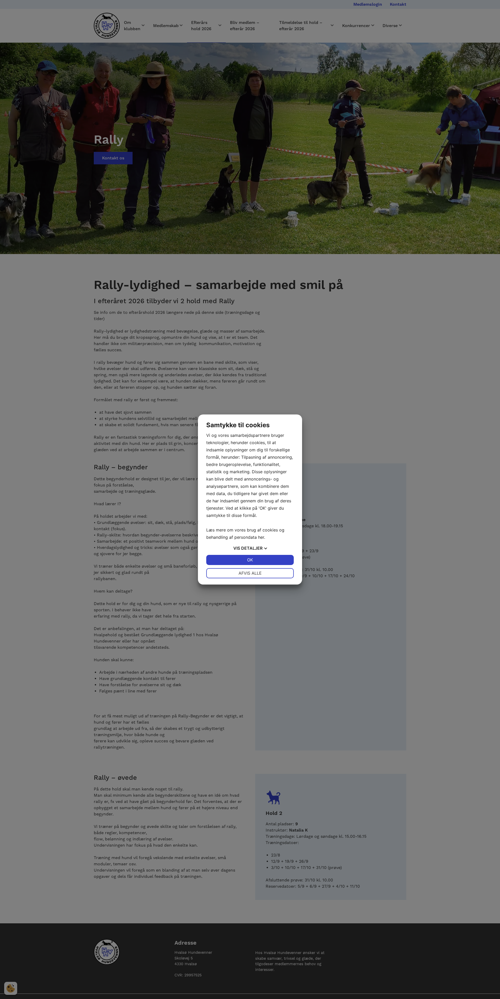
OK (250, 559)
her (261, 537)
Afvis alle (250, 573)
